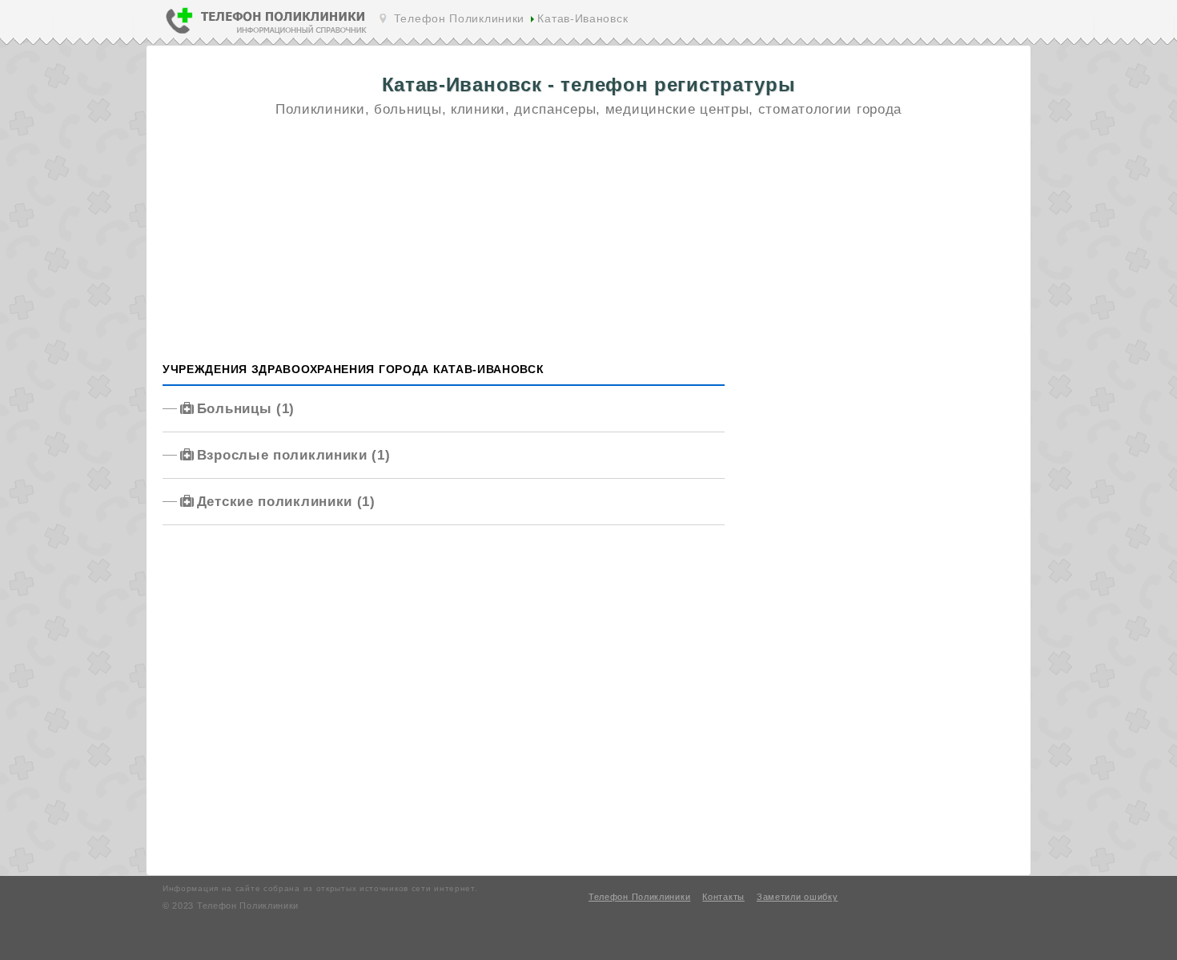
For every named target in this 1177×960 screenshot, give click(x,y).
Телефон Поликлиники (459, 18)
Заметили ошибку (797, 897)
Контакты (723, 897)
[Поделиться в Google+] (952, 22)
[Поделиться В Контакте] (856, 22)
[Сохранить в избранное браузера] (1000, 22)
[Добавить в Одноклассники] (880, 22)
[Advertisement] (588, 242)
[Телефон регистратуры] (267, 33)
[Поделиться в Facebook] (928, 22)
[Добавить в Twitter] (976, 22)
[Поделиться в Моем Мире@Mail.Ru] (904, 22)
